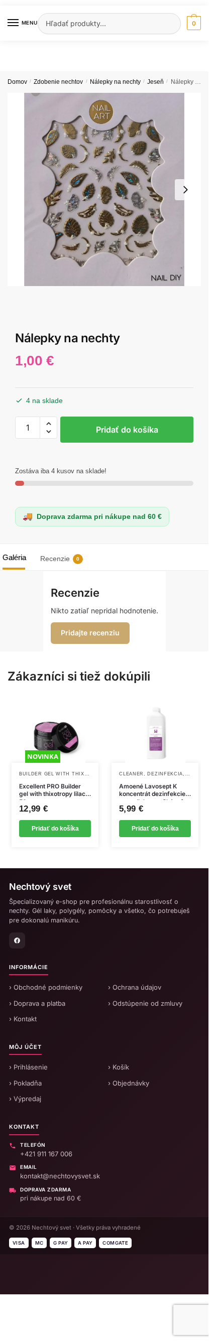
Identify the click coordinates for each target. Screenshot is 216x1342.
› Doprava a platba (37, 1003)
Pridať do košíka (127, 430)
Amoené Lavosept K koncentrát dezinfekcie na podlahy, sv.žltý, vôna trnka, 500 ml (155, 790)
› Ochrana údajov (134, 987)
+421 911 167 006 (46, 1154)
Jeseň (155, 81)
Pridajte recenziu (90, 632)
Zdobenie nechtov (58, 81)
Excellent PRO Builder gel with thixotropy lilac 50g (52, 790)
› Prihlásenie (28, 1067)
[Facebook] (17, 940)
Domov (17, 81)
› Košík (118, 1067)
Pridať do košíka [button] (55, 828)
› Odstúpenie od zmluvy (145, 1003)
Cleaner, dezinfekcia (151, 773)
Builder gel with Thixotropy (62, 773)
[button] (48, 423)
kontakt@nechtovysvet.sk (60, 1176)
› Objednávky (128, 1083)
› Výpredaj (25, 1099)
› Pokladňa (25, 1083)
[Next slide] (185, 189)
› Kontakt (23, 1019)
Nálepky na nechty (115, 81)
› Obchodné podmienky (45, 987)
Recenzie (59, 559)
